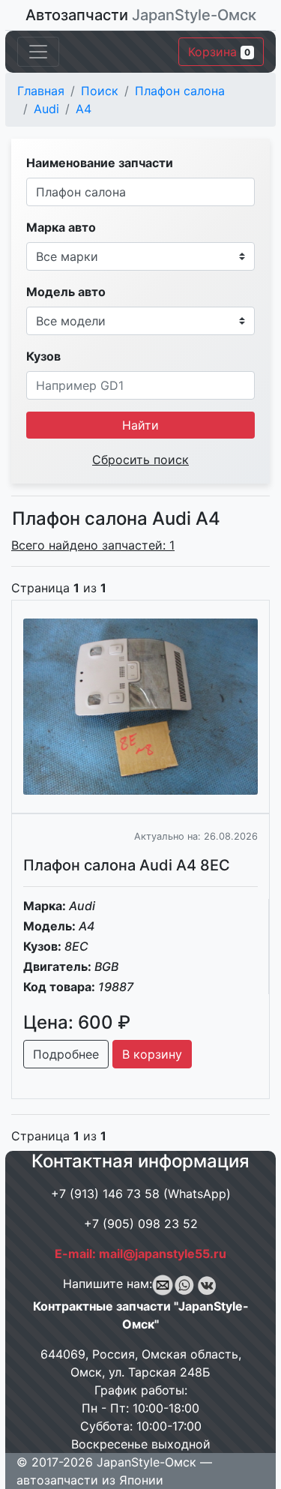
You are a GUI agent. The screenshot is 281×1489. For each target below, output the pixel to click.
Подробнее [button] (66, 1054)
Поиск (99, 90)
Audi (46, 108)
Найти (140, 425)
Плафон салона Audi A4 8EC (126, 865)
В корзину (152, 1054)
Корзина (219, 51)
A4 (83, 108)
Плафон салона (180, 90)
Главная (40, 90)
